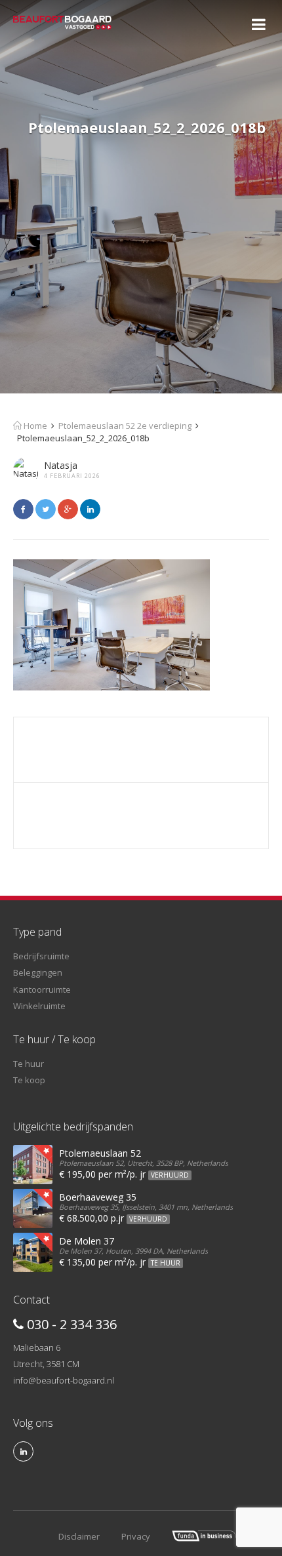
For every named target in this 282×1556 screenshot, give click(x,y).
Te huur (28, 1063)
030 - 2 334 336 (70, 1324)
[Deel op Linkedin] (90, 509)
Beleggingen (37, 972)
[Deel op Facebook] (23, 509)
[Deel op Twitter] (45, 509)
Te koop (29, 1080)
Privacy (135, 1536)
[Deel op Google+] (68, 509)
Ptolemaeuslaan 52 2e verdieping (124, 425)
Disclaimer (79, 1536)
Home (34, 425)
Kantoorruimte (42, 989)
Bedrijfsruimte (41, 956)
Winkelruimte (39, 1006)
